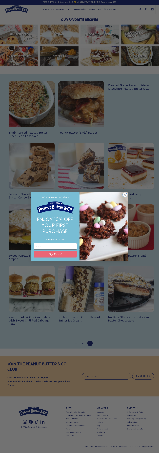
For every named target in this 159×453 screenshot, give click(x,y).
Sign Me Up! (55, 254)
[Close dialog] (125, 195)
